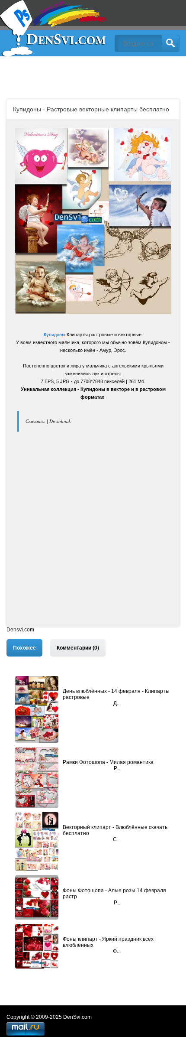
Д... (117, 703)
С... (117, 839)
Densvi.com (20, 630)
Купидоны (54, 334)
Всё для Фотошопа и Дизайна (54, 28)
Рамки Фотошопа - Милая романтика (108, 762)
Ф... (117, 951)
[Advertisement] (93, 533)
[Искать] (170, 43)
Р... (117, 768)
